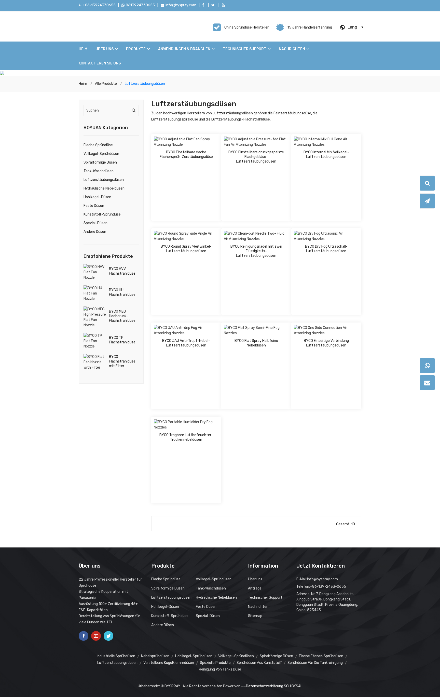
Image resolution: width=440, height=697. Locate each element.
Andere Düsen (95, 232)
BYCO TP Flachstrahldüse (122, 340)
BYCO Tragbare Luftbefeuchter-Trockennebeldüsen (186, 437)
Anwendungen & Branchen (184, 49)
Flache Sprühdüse (98, 145)
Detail (169, 140)
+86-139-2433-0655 (328, 586)
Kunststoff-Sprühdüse (102, 214)
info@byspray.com (181, 5)
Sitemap (255, 616)
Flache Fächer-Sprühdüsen (321, 656)
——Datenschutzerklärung (261, 686)
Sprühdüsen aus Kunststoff (259, 663)
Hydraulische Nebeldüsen (104, 188)
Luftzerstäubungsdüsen (104, 180)
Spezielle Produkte (215, 663)
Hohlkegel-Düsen (97, 197)
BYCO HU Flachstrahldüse (122, 292)
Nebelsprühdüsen (155, 656)
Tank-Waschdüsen (99, 171)
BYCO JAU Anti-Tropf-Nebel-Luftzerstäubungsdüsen (186, 343)
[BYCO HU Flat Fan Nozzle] (95, 293)
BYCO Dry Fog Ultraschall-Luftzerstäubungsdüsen (326, 248)
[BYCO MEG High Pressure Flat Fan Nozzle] (95, 317)
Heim (83, 49)
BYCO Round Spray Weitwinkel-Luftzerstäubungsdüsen (186, 248)
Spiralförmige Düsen (100, 162)
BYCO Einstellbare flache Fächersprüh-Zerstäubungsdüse (186, 154)
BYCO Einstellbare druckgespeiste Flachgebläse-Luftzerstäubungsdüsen (256, 157)
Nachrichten (292, 49)
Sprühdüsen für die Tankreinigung (315, 663)
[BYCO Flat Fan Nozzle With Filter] (95, 362)
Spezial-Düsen (95, 223)
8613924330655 (140, 5)
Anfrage (203, 140)
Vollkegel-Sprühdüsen (101, 154)
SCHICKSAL (293, 686)
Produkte (136, 49)
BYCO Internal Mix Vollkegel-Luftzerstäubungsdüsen (326, 154)
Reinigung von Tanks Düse (220, 669)
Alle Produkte (106, 84)
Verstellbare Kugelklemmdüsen (168, 663)
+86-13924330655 (99, 5)
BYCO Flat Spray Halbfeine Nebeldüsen (256, 343)
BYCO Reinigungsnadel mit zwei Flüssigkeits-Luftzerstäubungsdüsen (256, 251)
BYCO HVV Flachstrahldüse (122, 271)
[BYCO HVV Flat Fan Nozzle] (95, 272)
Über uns (104, 49)
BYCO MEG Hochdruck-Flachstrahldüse (122, 316)
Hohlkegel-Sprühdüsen (193, 656)
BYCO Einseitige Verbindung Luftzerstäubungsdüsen (326, 343)
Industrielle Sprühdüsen (116, 656)
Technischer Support (244, 49)
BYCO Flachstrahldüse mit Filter (122, 361)
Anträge (255, 588)
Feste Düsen (94, 206)
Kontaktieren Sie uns (100, 63)
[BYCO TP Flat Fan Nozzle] (95, 341)
